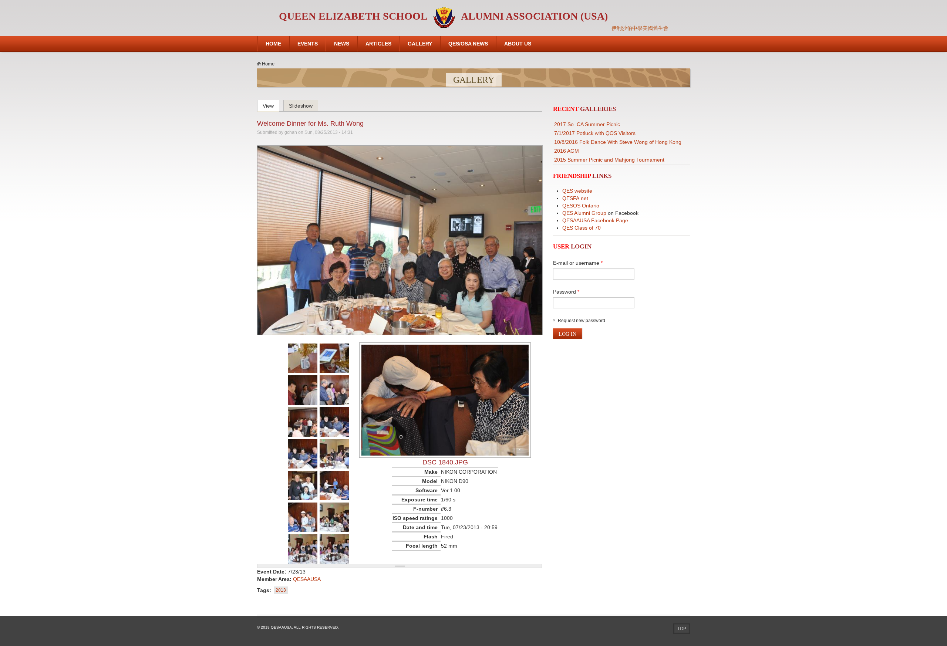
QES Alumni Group (584, 213)
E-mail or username (578, 263)
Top (681, 628)
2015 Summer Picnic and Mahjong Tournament (609, 160)
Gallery (420, 44)
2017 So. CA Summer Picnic (587, 124)
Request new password (581, 320)
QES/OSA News (468, 44)
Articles (378, 44)
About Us (517, 44)
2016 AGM (566, 151)
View (271, 105)
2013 (281, 590)
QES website (577, 191)
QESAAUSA (307, 579)
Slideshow (301, 106)
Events (307, 44)
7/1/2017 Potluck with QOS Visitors (595, 133)
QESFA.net (575, 198)
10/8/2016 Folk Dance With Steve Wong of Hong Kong (617, 142)
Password (566, 292)
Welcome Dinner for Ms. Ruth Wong (310, 123)
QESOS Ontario (580, 206)
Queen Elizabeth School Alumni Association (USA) (443, 16)
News (341, 44)
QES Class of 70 (581, 228)
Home (273, 44)
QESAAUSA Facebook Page (595, 220)
